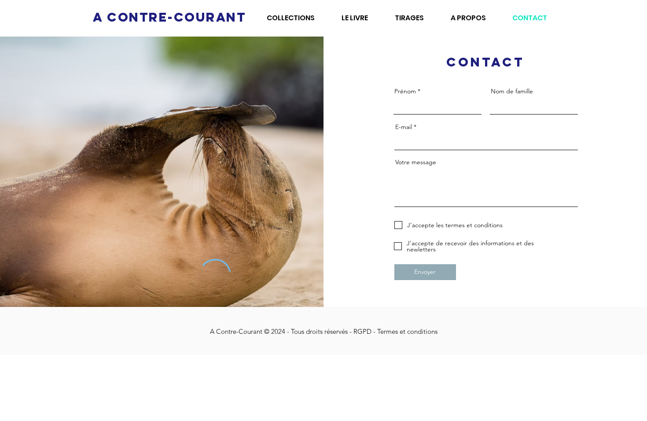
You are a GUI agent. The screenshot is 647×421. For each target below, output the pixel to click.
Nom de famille (512, 91)
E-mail (403, 127)
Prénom (405, 91)
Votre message (415, 162)
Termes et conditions (407, 331)
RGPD (363, 331)
